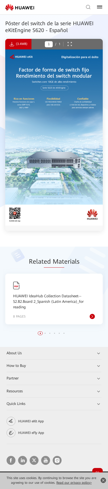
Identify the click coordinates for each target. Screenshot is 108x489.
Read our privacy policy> (74, 483)
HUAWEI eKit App (31, 421)
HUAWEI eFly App (31, 433)
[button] (40, 333)
